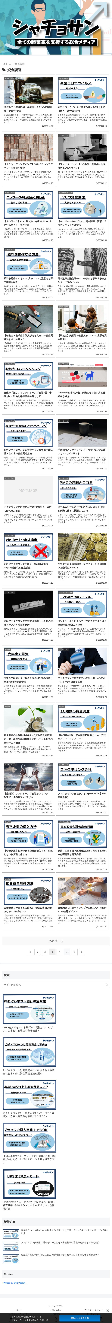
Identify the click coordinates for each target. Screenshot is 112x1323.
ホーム (19, 1310)
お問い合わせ (56, 1310)
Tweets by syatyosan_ (14, 1282)
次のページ (56, 941)
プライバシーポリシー (92, 1310)
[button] (107, 984)
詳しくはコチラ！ (78, 1318)
